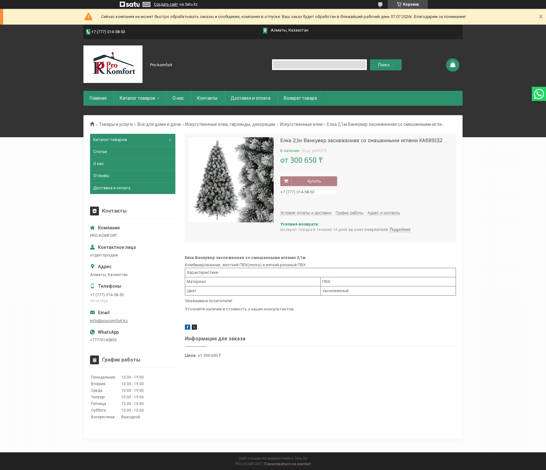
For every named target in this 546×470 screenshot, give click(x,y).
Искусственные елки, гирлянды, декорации (230, 124)
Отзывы (101, 175)
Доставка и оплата (250, 98)
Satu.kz (300, 458)
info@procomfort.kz (109, 320)
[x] (194, 328)
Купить (314, 181)
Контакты (207, 98)
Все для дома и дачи (159, 124)
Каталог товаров (137, 98)
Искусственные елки (301, 124)
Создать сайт (166, 4)
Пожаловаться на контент (287, 464)
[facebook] (187, 328)
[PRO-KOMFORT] (113, 64)
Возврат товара (300, 98)
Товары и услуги (116, 124)
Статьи (100, 151)
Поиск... (385, 64)
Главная (98, 98)
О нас (178, 98)
